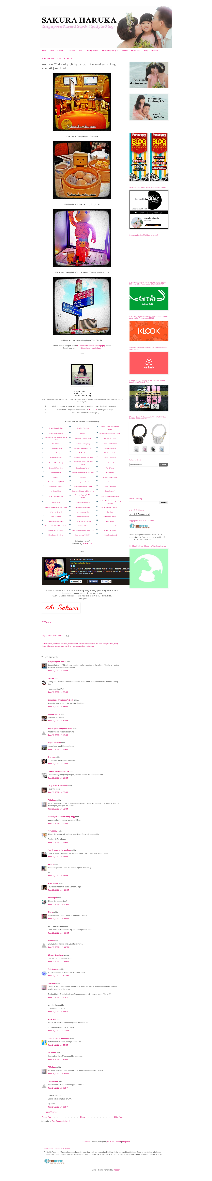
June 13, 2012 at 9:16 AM (58, 857)
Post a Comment (51, 1112)
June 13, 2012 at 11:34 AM (58, 947)
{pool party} (110, 472)
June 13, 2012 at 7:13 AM (58, 735)
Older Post (118, 1117)
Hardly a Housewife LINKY (83, 486)
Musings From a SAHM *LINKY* (110, 433)
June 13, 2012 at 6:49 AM (58, 721)
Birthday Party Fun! (83, 428)
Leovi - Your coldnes (56, 433)
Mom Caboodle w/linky (55, 535)
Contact (60, 50)
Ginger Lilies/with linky (56, 428)
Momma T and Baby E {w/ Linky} (83, 472)
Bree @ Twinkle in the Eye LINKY (56, 507)
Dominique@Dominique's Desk (60, 700)
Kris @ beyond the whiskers (59, 850)
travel (67, 646)
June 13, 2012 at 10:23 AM (58, 890)
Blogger (116, 1170)
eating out (106, 643)
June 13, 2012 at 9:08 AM (58, 823)
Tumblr (118, 1142)
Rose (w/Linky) (110, 491)
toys (62, 646)
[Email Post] (67, 636)
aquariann (52, 1019)
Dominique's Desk (56, 448)
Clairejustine (53, 1081)
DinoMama (55, 444)
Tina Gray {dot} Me (83, 516)
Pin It (48, 623)
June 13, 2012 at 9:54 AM (58, 876)
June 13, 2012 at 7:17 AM (58, 749)
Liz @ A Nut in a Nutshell (58, 786)
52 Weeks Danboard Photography (91, 346)
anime (50, 643)
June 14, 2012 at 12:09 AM (58, 1031)
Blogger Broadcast (55, 955)
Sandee (51, 678)
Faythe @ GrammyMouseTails (60, 729)
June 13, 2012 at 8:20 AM (58, 792)
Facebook (93, 409)
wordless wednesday (86, 646)
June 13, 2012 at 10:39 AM (58, 933)
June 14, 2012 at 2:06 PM (58, 1088)
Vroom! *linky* (56, 502)
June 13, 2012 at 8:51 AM (58, 809)
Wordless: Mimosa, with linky (83, 457)
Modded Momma (110, 448)
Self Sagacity (53, 969)
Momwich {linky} (56, 472)
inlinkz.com (87, 544)
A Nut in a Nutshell (56, 512)
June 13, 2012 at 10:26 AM (58, 904)
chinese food (83, 643)
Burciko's (110, 512)
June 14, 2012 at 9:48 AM (58, 1059)
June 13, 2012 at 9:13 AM (58, 842)
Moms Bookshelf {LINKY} (56, 482)
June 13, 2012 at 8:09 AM (58, 764)
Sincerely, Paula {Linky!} (83, 438)
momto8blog (56, 453)
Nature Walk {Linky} (55, 486)
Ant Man (83, 433)
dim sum (99, 643)
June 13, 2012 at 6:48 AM (58, 707)
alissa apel (52, 898)
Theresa (51, 757)
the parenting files (83, 512)
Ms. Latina (52, 1053)
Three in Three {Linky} (83, 444)
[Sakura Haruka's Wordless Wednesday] (82, 386)
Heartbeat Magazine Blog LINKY (83, 491)
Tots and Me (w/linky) (56, 463)
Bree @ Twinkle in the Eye (58, 771)
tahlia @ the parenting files (59, 1039)
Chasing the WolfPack (110, 486)
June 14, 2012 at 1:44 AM (58, 1045)
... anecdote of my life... (110, 526)
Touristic (56, 477)
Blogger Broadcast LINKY (83, 507)
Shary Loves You (110, 457)
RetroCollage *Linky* (83, 468)
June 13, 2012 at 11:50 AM (58, 961)
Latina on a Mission (110, 516)
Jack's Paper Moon (110, 463)
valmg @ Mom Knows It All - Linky (83, 530)
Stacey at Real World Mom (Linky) (56, 526)
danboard (91, 643)
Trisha (50, 912)
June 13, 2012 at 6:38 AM (58, 692)
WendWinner (110, 468)
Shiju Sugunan (56, 516)
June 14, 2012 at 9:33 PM (58, 1107)
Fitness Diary (135, 50)
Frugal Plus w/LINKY (110, 477)
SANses (83, 477)
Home (44, 50)
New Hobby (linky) (56, 457)
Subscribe (154, 50)
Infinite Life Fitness (110, 530)
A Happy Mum (56, 491)
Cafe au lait (110, 521)
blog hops (64, 643)
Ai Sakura (58, 636)
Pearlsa (110, 482)
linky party (50, 646)
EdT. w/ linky (83, 453)
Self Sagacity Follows (83, 502)
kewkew (51, 941)
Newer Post (46, 1117)
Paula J (51, 864)
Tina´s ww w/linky (110, 453)
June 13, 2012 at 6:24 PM (58, 1012)
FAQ (146, 50)
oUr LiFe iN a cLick (110, 438)
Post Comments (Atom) (61, 1121)
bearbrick (56, 643)
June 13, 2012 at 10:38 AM (58, 919)
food (111, 643)
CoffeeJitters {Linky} (110, 535)
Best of (81, 50)
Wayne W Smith (54, 743)
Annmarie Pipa (54, 714)
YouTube (110, 1142)
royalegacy (52, 831)
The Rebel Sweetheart (83, 521)
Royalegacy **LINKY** (55, 530)
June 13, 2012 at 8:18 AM (58, 778)
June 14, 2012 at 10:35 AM (58, 1074)
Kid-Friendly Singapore (110, 50)
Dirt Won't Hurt (83, 526)
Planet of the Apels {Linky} (83, 448)
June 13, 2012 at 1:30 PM (58, 997)
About (51, 50)
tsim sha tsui (74, 646)
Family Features (92, 50)
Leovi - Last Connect (110, 444)
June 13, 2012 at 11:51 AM (58, 976)
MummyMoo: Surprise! (83, 482)
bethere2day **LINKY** (83, 535)
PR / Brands (70, 50)
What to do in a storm (56, 496)
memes (57, 646)
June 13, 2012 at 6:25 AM (58, 671)
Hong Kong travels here (91, 348)
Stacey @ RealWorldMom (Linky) (61, 817)
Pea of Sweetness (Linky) (110, 496)
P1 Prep (124, 50)
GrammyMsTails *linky (56, 468)
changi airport (73, 643)
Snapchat (126, 1142)
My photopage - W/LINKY (110, 507)
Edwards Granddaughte (56, 521)
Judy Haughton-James (57, 662)
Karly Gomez (53, 884)
